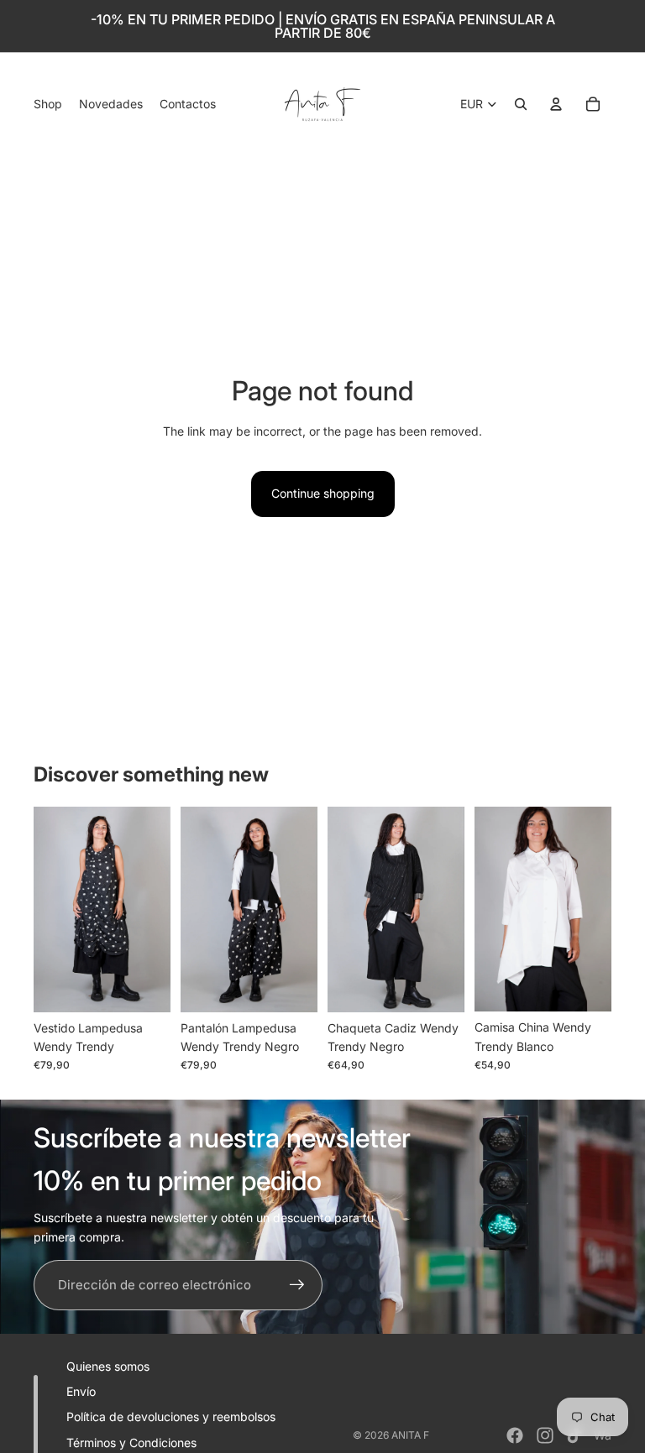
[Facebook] (515, 1435)
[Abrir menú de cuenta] (556, 104)
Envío (81, 1391)
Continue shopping (323, 493)
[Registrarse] (297, 1285)
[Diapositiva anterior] (47, 909)
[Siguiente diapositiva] (157, 909)
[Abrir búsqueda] (520, 104)
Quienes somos (107, 1366)
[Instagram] (545, 1435)
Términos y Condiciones (131, 1442)
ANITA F (410, 1435)
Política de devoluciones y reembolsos (170, 1416)
